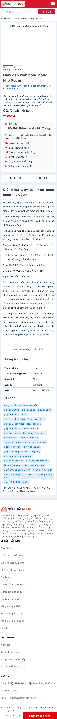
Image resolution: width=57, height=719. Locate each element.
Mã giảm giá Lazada (12, 613)
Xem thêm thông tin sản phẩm (28, 349)
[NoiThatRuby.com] (18, 4)
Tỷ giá (20, 707)
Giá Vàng (49, 707)
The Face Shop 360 (34, 707)
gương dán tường (13, 446)
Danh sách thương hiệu (14, 584)
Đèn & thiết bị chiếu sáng (15, 666)
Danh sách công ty (11, 591)
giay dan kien (37, 465)
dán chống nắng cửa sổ (34, 433)
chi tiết (42, 178)
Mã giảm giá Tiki (10, 606)
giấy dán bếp (28, 410)
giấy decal (40, 419)
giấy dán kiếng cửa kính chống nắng (22, 451)
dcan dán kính (31, 428)
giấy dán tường (11, 410)
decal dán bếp (33, 423)
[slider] (8, 68)
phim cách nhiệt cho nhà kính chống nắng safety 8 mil (28, 476)
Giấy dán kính (36, 18)
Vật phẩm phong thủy (13, 659)
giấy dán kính (44, 410)
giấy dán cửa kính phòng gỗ (18, 456)
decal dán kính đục (42, 470)
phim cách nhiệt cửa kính (16, 482)
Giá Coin (13, 710)
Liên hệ (5, 628)
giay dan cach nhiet (14, 423)
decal (24, 414)
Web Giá (4, 710)
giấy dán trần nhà (13, 428)
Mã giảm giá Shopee (12, 620)
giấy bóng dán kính (13, 460)
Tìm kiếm (46, 11)
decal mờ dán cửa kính (37, 460)
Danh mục (6, 577)
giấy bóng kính (11, 414)
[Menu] (53, 3)
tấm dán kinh (10, 437)
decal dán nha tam (29, 437)
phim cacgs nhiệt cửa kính (17, 470)
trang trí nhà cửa (12, 405)
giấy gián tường (12, 433)
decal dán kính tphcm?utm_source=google (25, 442)
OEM (18, 86)
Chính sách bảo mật (12, 555)
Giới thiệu (15, 178)
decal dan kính (30, 405)
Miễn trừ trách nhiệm (13, 569)
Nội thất (5, 644)
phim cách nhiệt (32, 446)
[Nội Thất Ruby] (16, 509)
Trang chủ (5, 18)
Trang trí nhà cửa (20, 18)
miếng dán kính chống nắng (18, 419)
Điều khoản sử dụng (12, 562)
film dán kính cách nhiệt (16, 465)
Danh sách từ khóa (11, 599)
